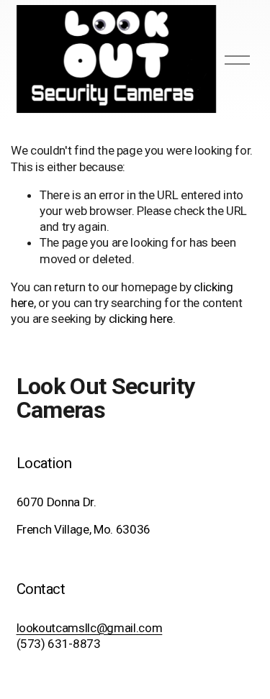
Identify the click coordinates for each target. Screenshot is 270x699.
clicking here (141, 318)
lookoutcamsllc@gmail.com (90, 628)
